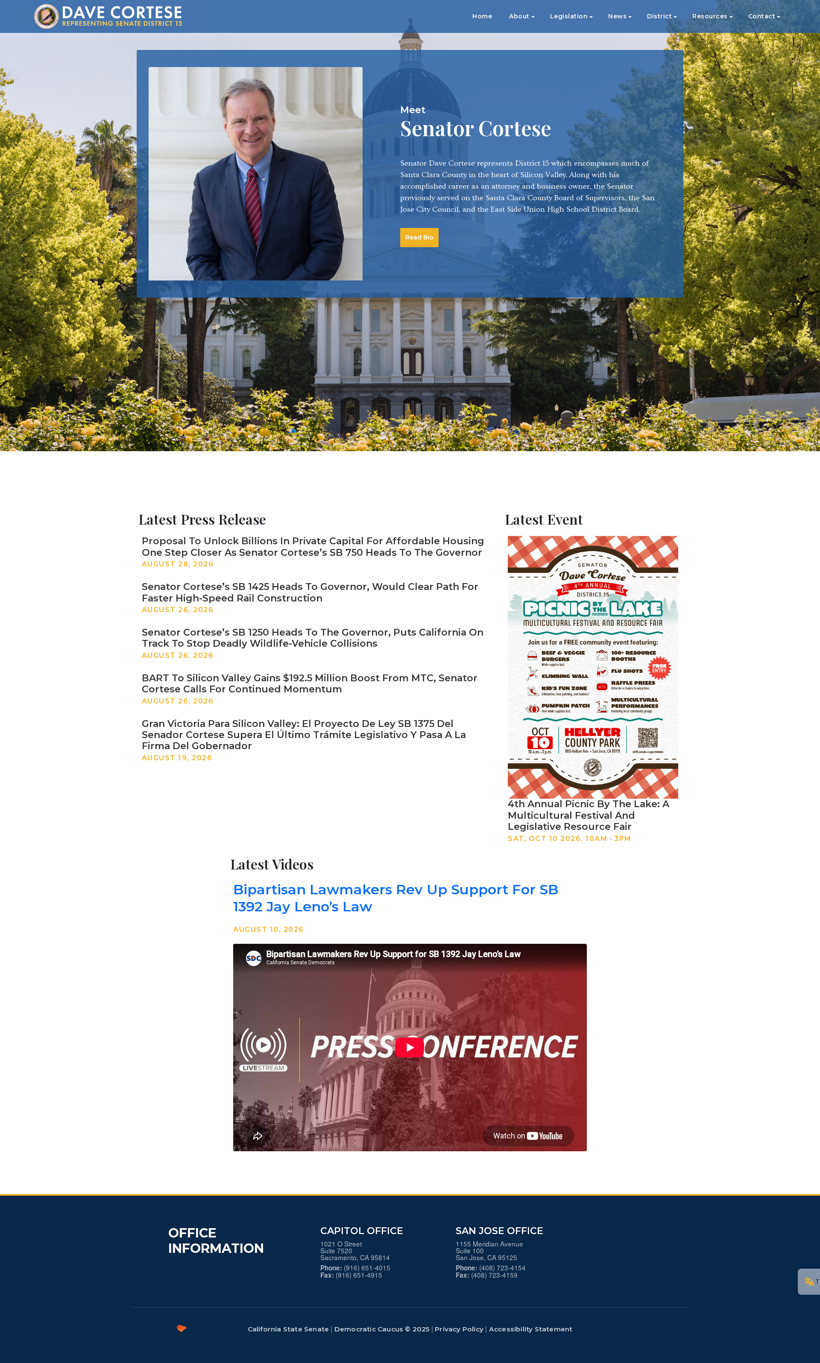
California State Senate (288, 1329)
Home (482, 16)
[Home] (113, 16)
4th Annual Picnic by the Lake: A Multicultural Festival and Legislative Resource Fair (588, 815)
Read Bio (419, 237)
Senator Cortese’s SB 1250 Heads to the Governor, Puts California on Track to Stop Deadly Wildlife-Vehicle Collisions (312, 638)
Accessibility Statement (531, 1329)
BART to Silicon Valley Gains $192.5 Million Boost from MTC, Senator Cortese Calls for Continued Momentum (309, 683)
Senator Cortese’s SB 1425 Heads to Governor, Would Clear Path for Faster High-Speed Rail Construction (310, 592)
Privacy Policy (459, 1329)
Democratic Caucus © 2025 (382, 1329)
